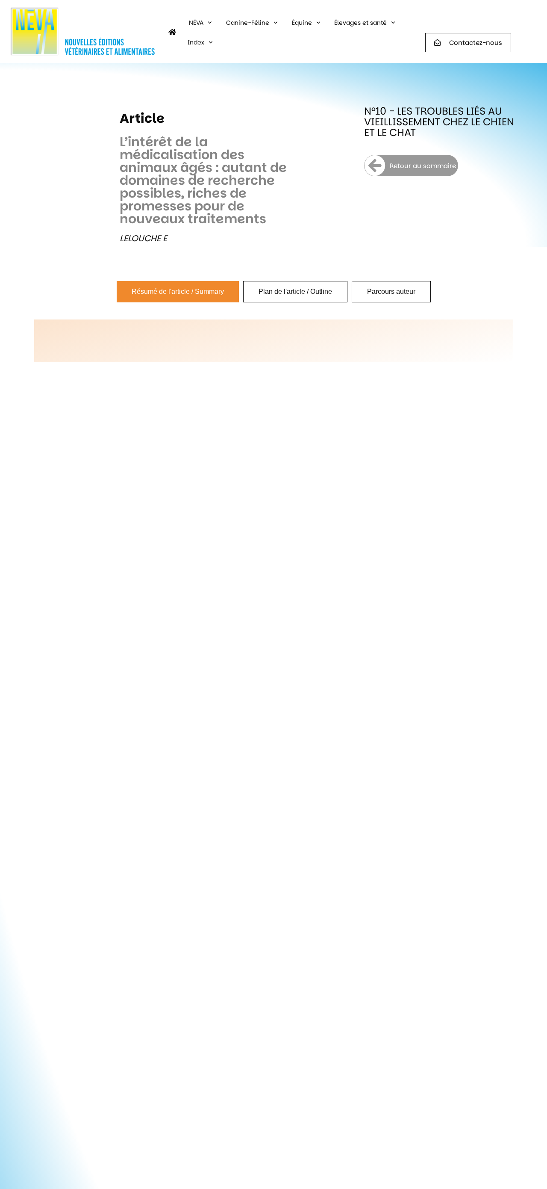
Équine (302, 22)
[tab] (178, 291)
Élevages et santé (360, 22)
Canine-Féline (247, 22)
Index (196, 42)
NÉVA (196, 22)
